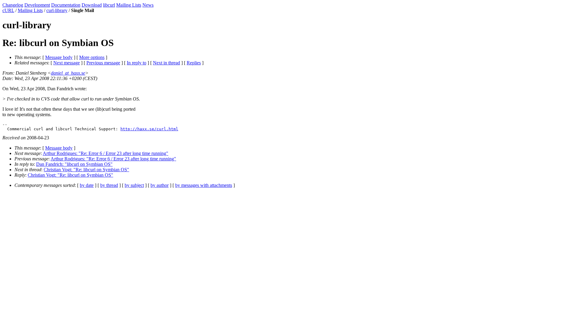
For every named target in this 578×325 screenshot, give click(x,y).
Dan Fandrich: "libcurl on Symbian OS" (74, 164)
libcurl (109, 5)
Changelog (12, 5)
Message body (59, 57)
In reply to (136, 62)
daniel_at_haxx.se (68, 73)
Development (37, 5)
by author (160, 185)
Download (92, 5)
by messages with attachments (203, 185)
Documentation (65, 5)
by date (87, 185)
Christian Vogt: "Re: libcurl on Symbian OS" (86, 169)
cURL (8, 10)
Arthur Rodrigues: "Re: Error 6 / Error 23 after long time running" (105, 153)
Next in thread (166, 62)
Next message (66, 62)
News (148, 5)
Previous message (103, 62)
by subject (134, 185)
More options (91, 57)
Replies (194, 62)
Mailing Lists (128, 5)
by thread (109, 185)
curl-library (56, 10)
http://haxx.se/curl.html (149, 129)
